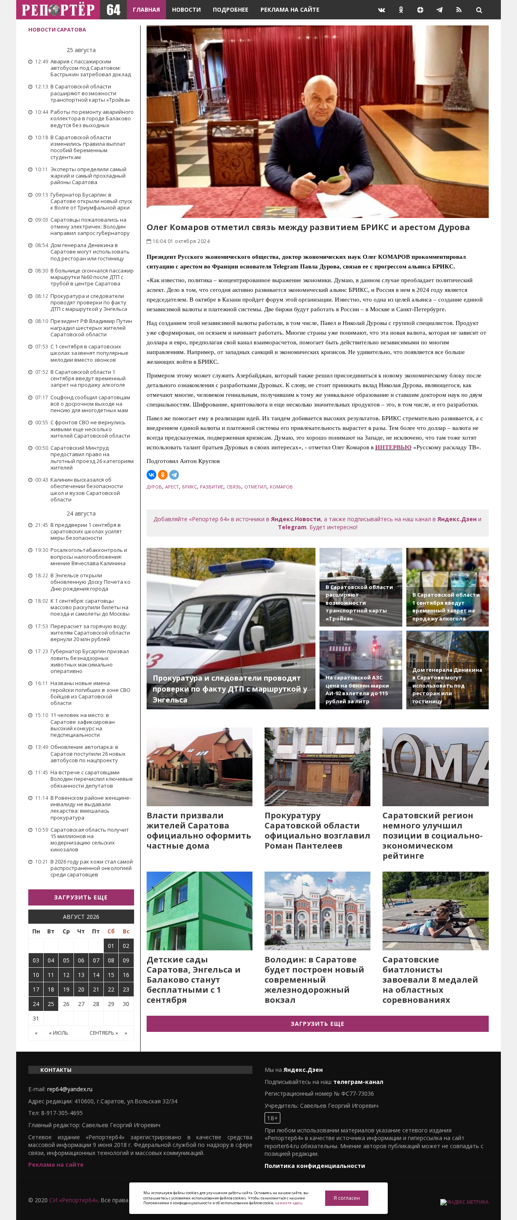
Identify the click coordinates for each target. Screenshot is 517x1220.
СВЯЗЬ (234, 487)
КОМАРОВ (281, 487)
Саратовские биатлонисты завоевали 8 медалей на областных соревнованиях (430, 979)
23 (126, 989)
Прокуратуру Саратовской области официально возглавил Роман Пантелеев (317, 830)
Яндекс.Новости (296, 519)
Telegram (292, 527)
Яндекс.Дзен (457, 519)
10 (36, 975)
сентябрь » (104, 1032)
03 (36, 960)
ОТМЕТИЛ (255, 487)
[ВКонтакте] (151, 475)
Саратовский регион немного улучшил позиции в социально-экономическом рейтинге (432, 835)
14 (96, 975)
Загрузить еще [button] (81, 897)
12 (66, 975)
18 (51, 989)
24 (36, 1004)
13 (81, 975)
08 (111, 960)
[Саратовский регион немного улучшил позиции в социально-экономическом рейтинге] (435, 766)
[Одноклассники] (163, 475)
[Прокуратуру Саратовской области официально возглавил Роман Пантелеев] (317, 766)
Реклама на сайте (290, 9)
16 (126, 975)
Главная (146, 9)
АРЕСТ (172, 487)
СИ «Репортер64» (73, 1200)
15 (111, 975)
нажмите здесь (288, 1202)
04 (51, 960)
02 (126, 946)
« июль (58, 1032)
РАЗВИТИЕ (211, 487)
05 (66, 960)
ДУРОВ (154, 487)
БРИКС (189, 487)
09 (126, 960)
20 (81, 989)
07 (96, 960)
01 (111, 946)
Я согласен (347, 1198)
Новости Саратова (57, 29)
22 (111, 989)
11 (51, 975)
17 (36, 989)
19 (66, 989)
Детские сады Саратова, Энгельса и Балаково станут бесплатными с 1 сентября (194, 979)
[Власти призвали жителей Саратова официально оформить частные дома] (199, 766)
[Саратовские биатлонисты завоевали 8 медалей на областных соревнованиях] (435, 911)
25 (51, 1004)
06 (81, 960)
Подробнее (230, 9)
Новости (186, 9)
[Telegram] (174, 475)
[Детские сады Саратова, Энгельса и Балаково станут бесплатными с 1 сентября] (199, 911)
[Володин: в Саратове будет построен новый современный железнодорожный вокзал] (317, 911)
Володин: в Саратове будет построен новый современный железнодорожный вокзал (314, 979)
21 (96, 989)
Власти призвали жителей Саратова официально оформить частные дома (199, 830)
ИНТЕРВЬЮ (393, 447)
